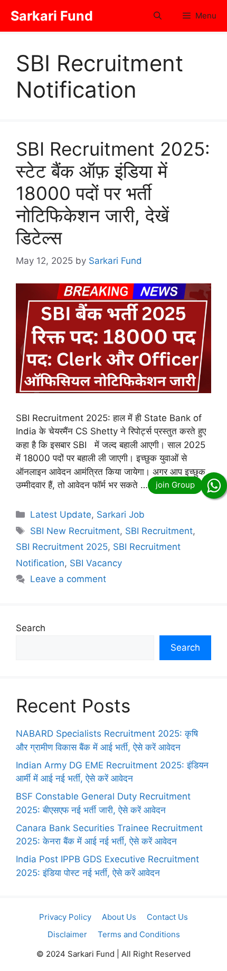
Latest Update (60, 514)
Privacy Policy (65, 917)
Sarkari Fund (52, 16)
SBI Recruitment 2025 (62, 546)
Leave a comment (68, 579)
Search (30, 628)
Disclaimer (67, 934)
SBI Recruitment (159, 531)
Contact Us (167, 917)
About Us (119, 917)
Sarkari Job (121, 514)
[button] (157, 16)
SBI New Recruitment (75, 531)
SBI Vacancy (96, 563)
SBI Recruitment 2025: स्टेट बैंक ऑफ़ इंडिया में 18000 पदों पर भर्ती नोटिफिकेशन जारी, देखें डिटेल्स (113, 193)
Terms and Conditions (139, 934)
